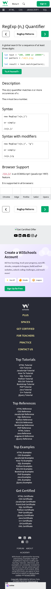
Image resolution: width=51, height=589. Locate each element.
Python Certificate (25, 509)
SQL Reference (24, 417)
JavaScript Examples (24, 458)
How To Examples (24, 460)
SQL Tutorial (25, 376)
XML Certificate (25, 526)
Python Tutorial (25, 378)
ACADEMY (25, 552)
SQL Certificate (26, 507)
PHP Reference (24, 427)
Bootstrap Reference (24, 425)
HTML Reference (24, 408)
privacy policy (30, 575)
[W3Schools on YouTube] (16, 235)
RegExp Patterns (25, 34)
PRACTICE (25, 342)
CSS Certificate (25, 498)
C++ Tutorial (25, 392)
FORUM (20, 548)
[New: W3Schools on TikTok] (36, 235)
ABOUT (29, 548)
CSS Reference (24, 411)
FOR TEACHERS (25, 335)
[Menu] (3, 10)
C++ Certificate (25, 520)
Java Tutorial (25, 389)
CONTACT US (25, 349)
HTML (12, 9)
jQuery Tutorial (25, 395)
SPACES (25, 322)
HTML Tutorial (25, 365)
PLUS (25, 315)
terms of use (34, 573)
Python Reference (24, 419)
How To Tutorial (25, 373)
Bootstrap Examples (24, 471)
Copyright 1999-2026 (19, 579)
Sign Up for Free (15, 288)
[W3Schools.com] (25, 308)
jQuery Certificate (25, 515)
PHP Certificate (25, 512)
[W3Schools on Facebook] (28, 235)
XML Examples (24, 479)
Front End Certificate (25, 504)
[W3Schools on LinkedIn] (20, 235)
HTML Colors (24, 430)
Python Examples (24, 466)
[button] (23, 3)
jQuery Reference (24, 438)
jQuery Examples (24, 482)
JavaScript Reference (24, 414)
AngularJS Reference (24, 436)
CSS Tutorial (25, 367)
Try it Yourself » (12, 71)
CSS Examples (24, 455)
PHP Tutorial (25, 386)
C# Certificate (25, 523)
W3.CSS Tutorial (25, 381)
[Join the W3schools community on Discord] (24, 235)
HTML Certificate (25, 496)
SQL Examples (24, 463)
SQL (45, 9)
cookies (18, 575)
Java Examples (24, 477)
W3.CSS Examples (24, 468)
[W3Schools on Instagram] (32, 235)
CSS (21, 9)
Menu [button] (15, 3)
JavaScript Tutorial (25, 370)
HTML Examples (24, 452)
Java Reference (24, 433)
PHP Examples (24, 474)
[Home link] (5, 3)
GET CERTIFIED (25, 328)
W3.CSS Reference (24, 422)
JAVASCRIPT (33, 9)
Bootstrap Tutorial (25, 384)
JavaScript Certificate (25, 501)
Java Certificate (25, 518)
